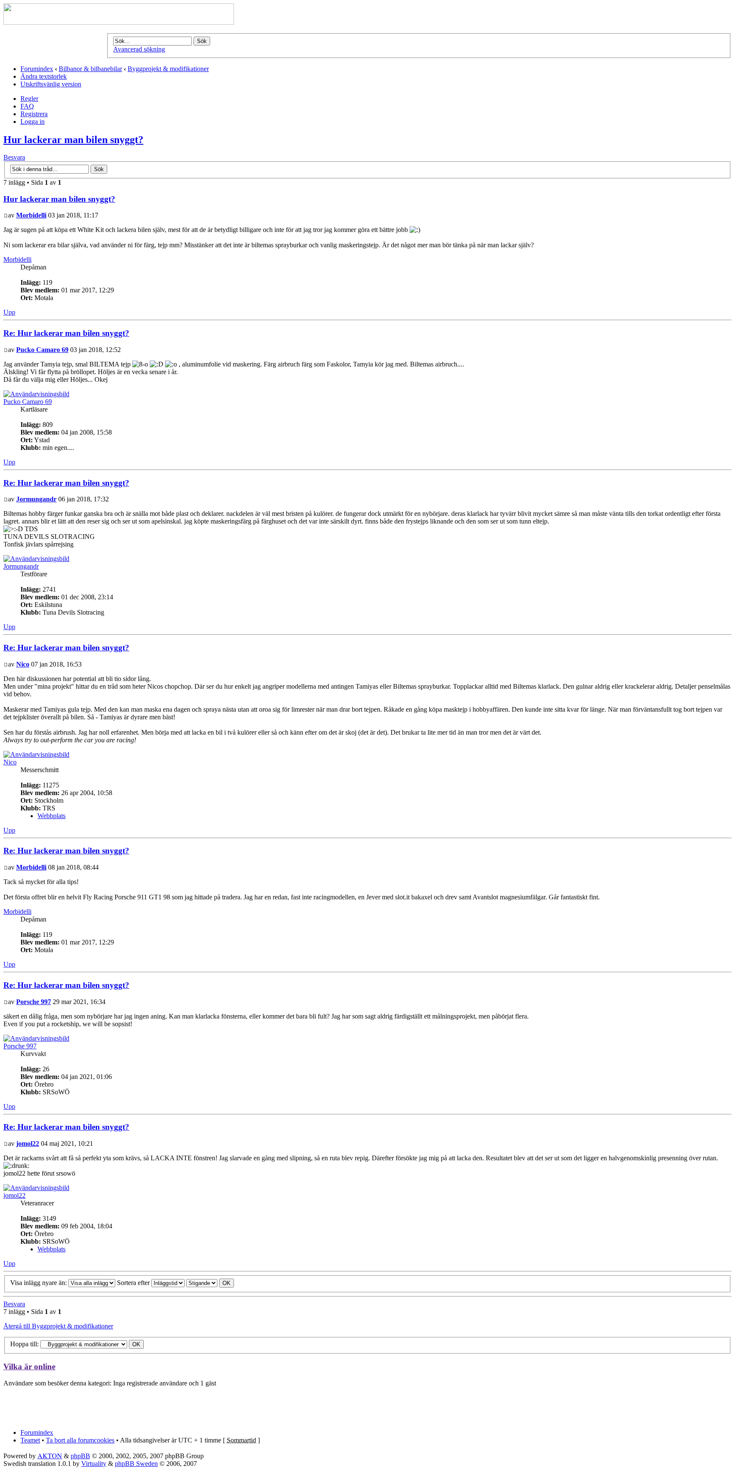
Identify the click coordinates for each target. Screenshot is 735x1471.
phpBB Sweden (136, 1463)
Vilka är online (29, 1366)
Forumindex (36, 68)
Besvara (14, 157)
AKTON (49, 1455)
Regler (29, 98)
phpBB (80, 1456)
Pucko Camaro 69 (42, 349)
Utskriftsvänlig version (50, 84)
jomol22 (27, 1143)
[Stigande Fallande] (210, 1282)
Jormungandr (36, 499)
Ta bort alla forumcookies (80, 1440)
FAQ (27, 106)
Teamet (30, 1440)
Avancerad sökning (139, 49)
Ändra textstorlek (43, 76)
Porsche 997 (33, 1001)
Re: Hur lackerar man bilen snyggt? (66, 333)
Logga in (32, 121)
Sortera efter (134, 1282)
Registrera (34, 113)
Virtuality (93, 1463)
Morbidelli (31, 215)
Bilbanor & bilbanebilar (90, 68)
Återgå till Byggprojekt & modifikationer (58, 1326)
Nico (22, 664)
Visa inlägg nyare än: (39, 1282)
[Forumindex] (118, 22)
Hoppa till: (24, 1344)
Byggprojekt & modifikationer (168, 68)
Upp (9, 312)
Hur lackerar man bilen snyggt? (73, 139)
